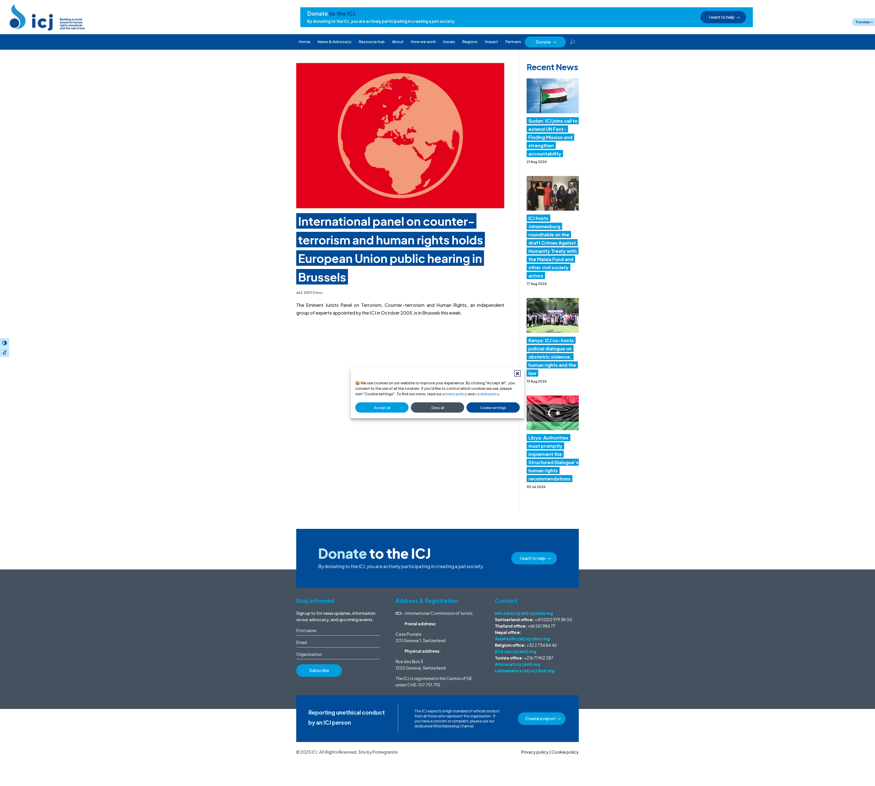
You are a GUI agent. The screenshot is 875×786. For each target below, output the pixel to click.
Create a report (540, 718)
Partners (513, 41)
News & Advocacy (335, 41)
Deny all (437, 407)
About (398, 41)
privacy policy (455, 393)
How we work (423, 41)
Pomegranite (385, 752)
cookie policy (487, 393)
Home (304, 41)
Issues (449, 41)
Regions (470, 41)
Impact (491, 41)
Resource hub (372, 41)
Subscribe (319, 670)
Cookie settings (493, 407)
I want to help (722, 17)
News (318, 292)
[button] (517, 373)
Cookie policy (565, 752)
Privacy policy (535, 752)
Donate (546, 41)
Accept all (382, 407)
